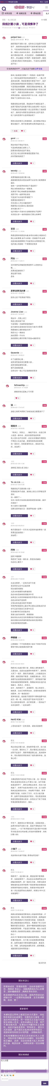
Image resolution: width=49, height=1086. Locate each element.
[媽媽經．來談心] (24, 8)
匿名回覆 (5, 1079)
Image (7, 1075)
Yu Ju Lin (15, 482)
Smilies (13, 1075)
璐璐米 (14, 425)
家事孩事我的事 (18, 290)
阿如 (13, 258)
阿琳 (13, 549)
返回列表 (42, 962)
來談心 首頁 (4, 2)
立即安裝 (38, 68)
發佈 (44, 1083)
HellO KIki (16, 719)
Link (10, 1075)
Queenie (15, 352)
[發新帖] (7, 963)
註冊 (46, 2)
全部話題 (8, 13)
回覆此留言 (17, 163)
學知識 (10, 2)
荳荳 (13, 228)
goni (13, 138)
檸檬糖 (14, 637)
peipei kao (16, 36)
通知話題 (37, 13)
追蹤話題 (22, 13)
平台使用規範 (10, 1072)
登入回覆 (4, 1060)
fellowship (19, 385)
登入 (41, 2)
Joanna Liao (17, 311)
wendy (14, 170)
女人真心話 (12, 19)
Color (5, 1075)
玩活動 (15, 2)
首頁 (4, 19)
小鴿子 (14, 848)
